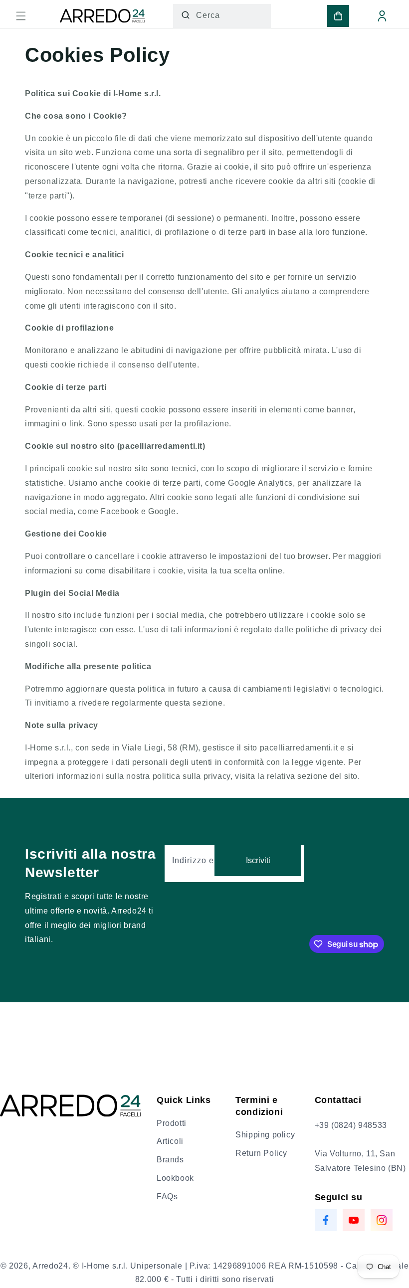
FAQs (167, 1196)
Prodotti (172, 1123)
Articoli (170, 1141)
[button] (21, 16)
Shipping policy (265, 1134)
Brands (170, 1159)
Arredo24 (50, 1266)
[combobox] (222, 16)
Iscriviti (258, 860)
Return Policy (261, 1153)
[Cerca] (186, 15)
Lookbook (175, 1178)
